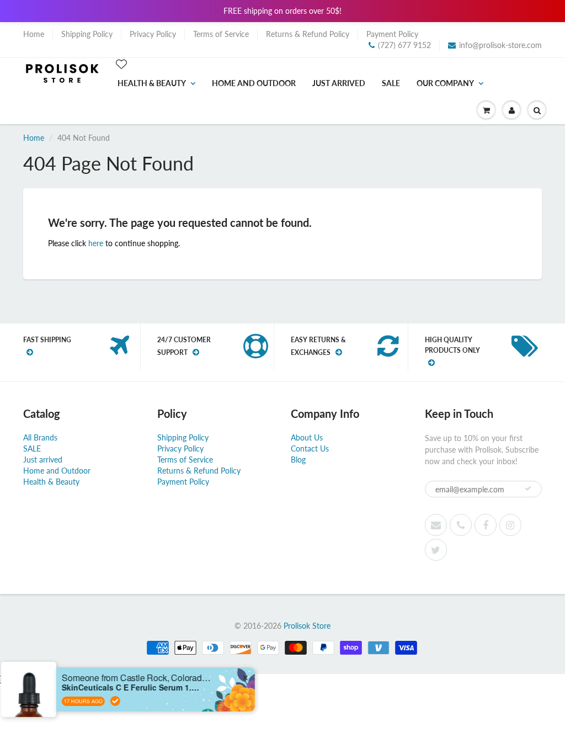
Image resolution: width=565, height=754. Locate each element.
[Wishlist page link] (121, 64)
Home (33, 34)
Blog (298, 459)
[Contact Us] (461, 525)
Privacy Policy (153, 34)
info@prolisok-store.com (500, 45)
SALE (391, 83)
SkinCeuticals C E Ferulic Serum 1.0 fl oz (141, 687)
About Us (307, 437)
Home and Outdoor (254, 83)
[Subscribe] (528, 488)
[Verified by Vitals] (125, 701)
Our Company (445, 83)
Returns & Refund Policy (307, 34)
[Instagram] (510, 525)
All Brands (40, 437)
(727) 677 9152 (404, 45)
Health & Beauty (152, 83)
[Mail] (436, 525)
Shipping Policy (87, 34)
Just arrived (338, 83)
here (95, 243)
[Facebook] (486, 525)
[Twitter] (436, 550)
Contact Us (310, 448)
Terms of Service (221, 34)
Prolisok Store (307, 625)
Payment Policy (392, 34)
